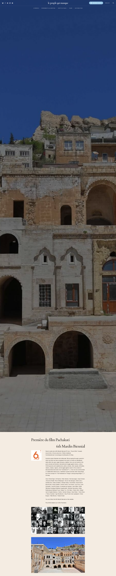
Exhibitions (12, 269)
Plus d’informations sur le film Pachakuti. (56, 502)
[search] (113, 3)
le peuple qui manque (58, 3)
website (71, 499)
